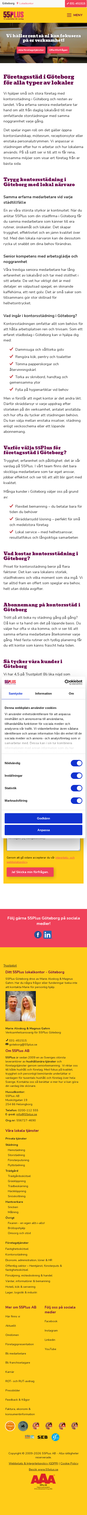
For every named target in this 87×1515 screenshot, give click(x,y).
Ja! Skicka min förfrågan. (30, 872)
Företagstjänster (17, 1243)
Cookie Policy (69, 1463)
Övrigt (9, 1218)
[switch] (76, 775)
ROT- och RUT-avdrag (19, 1381)
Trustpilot (10, 965)
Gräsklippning (17, 1181)
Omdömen (12, 1335)
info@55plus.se (26, 1114)
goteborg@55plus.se (22, 1044)
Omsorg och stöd (19, 1233)
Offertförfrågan (58, 50)
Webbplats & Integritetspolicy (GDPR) (33, 1463)
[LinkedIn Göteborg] (48, 939)
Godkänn (43, 818)
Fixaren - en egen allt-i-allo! (26, 1223)
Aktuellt (10, 1326)
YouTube (50, 1349)
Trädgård (11, 1171)
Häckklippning (17, 1191)
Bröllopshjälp (16, 1228)
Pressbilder (12, 1390)
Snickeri (13, 1207)
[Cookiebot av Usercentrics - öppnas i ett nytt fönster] (64, 682)
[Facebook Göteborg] (38, 939)
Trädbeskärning (18, 1186)
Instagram (51, 1330)
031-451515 (17, 1040)
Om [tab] (71, 693)
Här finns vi (12, 1316)
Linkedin (50, 1340)
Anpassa (43, 830)
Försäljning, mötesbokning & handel (28, 1275)
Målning (13, 1212)
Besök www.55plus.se (43, 1469)
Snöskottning (16, 1196)
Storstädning (16, 1155)
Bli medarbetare (15, 1353)
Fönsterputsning (18, 1160)
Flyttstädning (16, 1165)
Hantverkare (14, 1202)
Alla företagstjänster (31, 50)
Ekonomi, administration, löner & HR (28, 1260)
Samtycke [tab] (16, 693)
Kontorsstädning (16, 1254)
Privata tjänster (16, 1138)
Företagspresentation (19, 1344)
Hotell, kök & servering (20, 1287)
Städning (11, 1145)
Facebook (51, 1321)
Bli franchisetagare (17, 1363)
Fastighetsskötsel (17, 1249)
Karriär (9, 1372)
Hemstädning (16, 1150)
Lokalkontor (26, 3)
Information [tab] (43, 693)
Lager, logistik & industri (21, 1292)
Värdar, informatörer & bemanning (27, 1281)
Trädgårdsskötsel (19, 1176)
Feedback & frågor (17, 1400)
